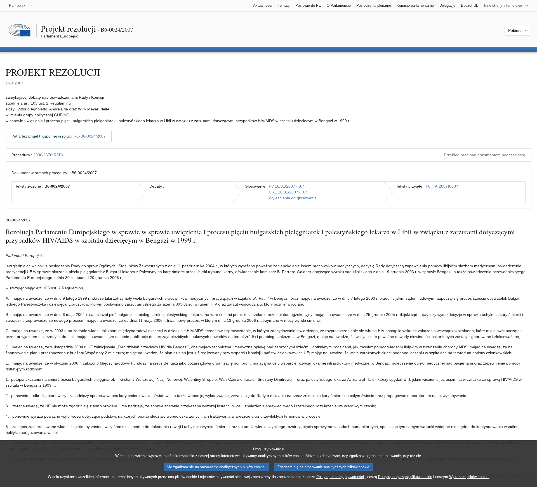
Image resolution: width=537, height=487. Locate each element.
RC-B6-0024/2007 (90, 136)
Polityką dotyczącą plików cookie (405, 477)
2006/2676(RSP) (48, 155)
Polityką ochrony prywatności (340, 477)
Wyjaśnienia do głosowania (293, 198)
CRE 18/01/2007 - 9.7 (288, 192)
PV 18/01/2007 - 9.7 (286, 186)
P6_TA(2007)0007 (442, 186)
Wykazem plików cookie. (469, 477)
